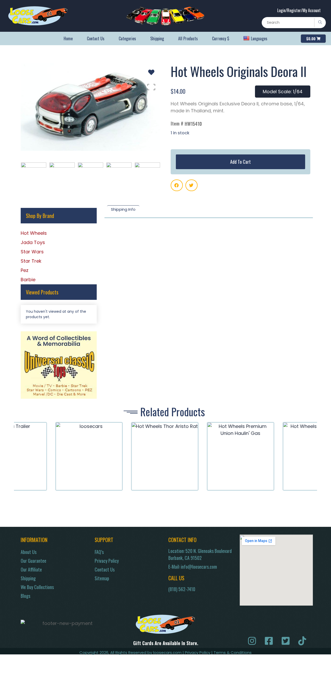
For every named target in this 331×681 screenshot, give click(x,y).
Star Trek (31, 261)
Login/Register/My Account (299, 10)
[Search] (320, 22)
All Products (188, 38)
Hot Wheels (34, 233)
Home (68, 38)
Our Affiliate (31, 569)
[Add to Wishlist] (151, 72)
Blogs (25, 595)
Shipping (157, 38)
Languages (259, 38)
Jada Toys (33, 242)
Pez (24, 270)
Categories (127, 38)
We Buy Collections (37, 587)
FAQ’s (99, 552)
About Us (28, 552)
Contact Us (95, 38)
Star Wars (32, 251)
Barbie (28, 279)
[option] (90, 107)
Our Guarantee (33, 560)
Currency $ (220, 38)
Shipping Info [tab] (123, 209)
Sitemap (102, 578)
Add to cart (240, 161)
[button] (177, 185)
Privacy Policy (107, 560)
